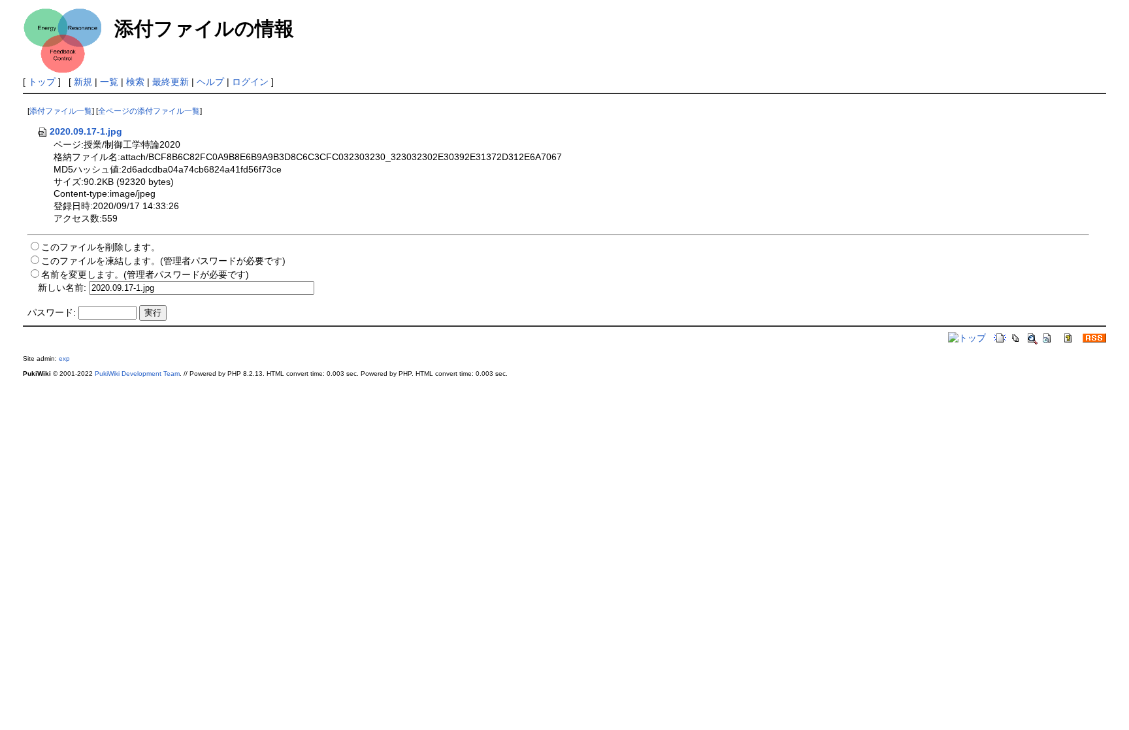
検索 (135, 81)
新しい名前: (62, 287)
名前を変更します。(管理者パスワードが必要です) (145, 274)
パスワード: (51, 312)
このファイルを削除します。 (100, 247)
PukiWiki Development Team (137, 373)
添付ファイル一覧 (60, 111)
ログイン (250, 81)
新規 (83, 81)
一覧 (109, 81)
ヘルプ (210, 81)
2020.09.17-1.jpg (86, 131)
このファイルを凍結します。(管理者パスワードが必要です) (163, 261)
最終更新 (170, 81)
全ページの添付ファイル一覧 (149, 111)
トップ (42, 81)
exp (64, 358)
